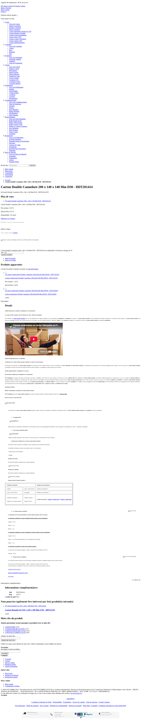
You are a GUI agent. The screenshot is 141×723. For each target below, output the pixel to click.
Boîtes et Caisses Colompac (18, 126)
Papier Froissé (13, 72)
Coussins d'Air (14, 80)
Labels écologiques (11, 666)
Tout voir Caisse (14, 24)
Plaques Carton (14, 69)
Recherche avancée (11, 677)
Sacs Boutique (13, 128)
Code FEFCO (70, 699)
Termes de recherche (11, 675)
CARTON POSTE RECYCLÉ (15, 631)
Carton (11, 48)
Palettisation (9, 85)
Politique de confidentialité (58, 706)
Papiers (11, 108)
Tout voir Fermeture (15, 57)
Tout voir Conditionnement (18, 102)
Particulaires (13, 70)
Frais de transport (91, 702)
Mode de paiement (33, 706)
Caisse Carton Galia (15, 41)
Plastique (12, 52)
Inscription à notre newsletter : (10, 649)
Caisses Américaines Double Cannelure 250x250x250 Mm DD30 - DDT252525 (31, 278)
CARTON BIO (10, 627)
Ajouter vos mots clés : (8, 636)
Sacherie (12, 106)
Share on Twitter (10, 260)
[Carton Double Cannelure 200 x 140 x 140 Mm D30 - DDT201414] (28, 201)
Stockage (12, 143)
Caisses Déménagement (17, 43)
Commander (9, 173)
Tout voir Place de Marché (17, 154)
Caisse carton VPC (15, 37)
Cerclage (12, 96)
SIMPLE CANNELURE (53, 499)
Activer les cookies (78, 702)
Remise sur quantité (75, 706)
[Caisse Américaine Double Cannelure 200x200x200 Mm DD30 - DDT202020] (31, 291)
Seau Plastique (14, 109)
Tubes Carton (13, 132)
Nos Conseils (11, 576)
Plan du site (8, 673)
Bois (10, 50)
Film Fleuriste (13, 115)
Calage (7, 65)
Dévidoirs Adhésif (15, 59)
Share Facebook (10, 258)
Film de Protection (15, 104)
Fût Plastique (13, 113)
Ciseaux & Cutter (14, 145)
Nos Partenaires (20, 706)
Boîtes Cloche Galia (15, 124)
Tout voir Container (15, 46)
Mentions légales (10, 664)
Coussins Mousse (14, 83)
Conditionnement (10, 100)
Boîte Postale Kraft (15, 121)
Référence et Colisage (8, 218)
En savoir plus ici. (76, 693)
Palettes (11, 89)
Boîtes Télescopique (15, 123)
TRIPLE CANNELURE (66, 499)
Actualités (94, 706)
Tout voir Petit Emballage (17, 119)
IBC (10, 54)
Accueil (7, 180)
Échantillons (67, 702)
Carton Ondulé (14, 78)
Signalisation (13, 98)
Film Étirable (13, 91)
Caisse (7, 22)
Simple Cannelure (15, 26)
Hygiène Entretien (15, 139)
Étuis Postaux (13, 130)
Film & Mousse (14, 74)
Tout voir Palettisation (16, 87)
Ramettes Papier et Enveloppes (19, 141)
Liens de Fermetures (15, 63)
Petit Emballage (10, 117)
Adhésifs (12, 61)
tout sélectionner (33, 269)
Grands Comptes (104, 702)
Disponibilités (57, 702)
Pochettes (12, 134)
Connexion (8, 176)
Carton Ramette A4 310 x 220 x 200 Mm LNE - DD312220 (30, 610)
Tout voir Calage (14, 67)
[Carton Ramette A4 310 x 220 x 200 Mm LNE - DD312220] (25, 606)
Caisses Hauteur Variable (17, 33)
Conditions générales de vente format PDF (112, 706)
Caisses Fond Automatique (18, 35)
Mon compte (9, 169)
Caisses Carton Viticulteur (17, 39)
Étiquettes (12, 150)
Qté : (2, 252)
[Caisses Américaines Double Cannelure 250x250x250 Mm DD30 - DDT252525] (32, 274)
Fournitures (13, 147)
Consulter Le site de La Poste (14, 569)
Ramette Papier (14, 162)
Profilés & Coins (14, 76)
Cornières (12, 95)
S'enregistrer (9, 175)
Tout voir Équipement (16, 137)
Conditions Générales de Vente (41, 702)
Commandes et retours (12, 686)
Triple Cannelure (14, 29)
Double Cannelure (15, 28)
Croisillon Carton (14, 82)
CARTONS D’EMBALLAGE (15, 632)
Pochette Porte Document (17, 149)
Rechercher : (5, 165)
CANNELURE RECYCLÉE (14, 629)
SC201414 (15, 232)
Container (8, 44)
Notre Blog (86, 706)
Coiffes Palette (14, 93)
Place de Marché (10, 152)
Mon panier (8, 171)
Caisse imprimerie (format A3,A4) (20, 31)
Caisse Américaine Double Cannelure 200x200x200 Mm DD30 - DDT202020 (30, 294)
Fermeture (8, 56)
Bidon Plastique (14, 111)
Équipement (9, 136)
